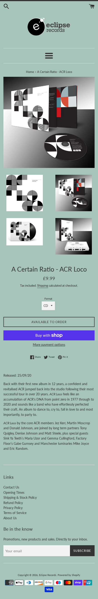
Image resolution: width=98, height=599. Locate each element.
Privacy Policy (13, 508)
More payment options (49, 345)
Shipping (42, 285)
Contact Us (11, 487)
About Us (10, 518)
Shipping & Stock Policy (20, 497)
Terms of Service (14, 513)
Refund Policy (13, 503)
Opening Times (13, 492)
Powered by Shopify (69, 574)
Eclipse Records (47, 574)
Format (48, 298)
